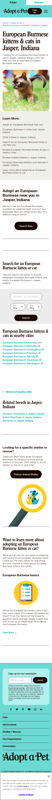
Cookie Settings (26, 795)
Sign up (34, 11)
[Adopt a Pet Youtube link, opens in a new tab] (30, 709)
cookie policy (23, 786)
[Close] (48, 776)
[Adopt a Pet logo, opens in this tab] (26, 760)
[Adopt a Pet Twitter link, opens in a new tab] (18, 709)
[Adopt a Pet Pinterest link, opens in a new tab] (24, 709)
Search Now (26, 226)
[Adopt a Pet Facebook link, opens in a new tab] (12, 709)
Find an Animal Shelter (26, 474)
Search (26, 317)
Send (40, 680)
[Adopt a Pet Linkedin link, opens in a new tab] (41, 709)
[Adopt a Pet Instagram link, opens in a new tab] (36, 709)
